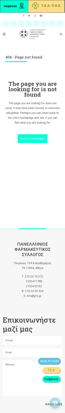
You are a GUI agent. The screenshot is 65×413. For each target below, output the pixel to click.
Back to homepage (32, 138)
